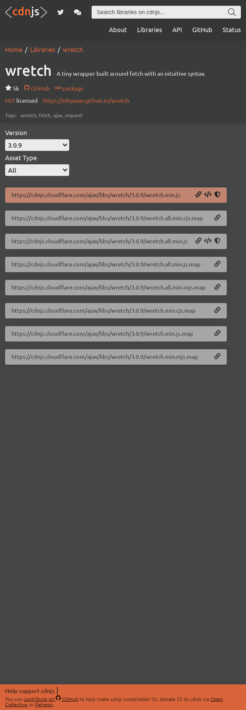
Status (232, 29)
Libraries (149, 29)
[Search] (232, 12)
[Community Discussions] (77, 12)
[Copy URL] (198, 194)
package (72, 88)
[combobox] (37, 145)
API (177, 29)
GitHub (202, 29)
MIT (10, 100)
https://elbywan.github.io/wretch (86, 100)
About (118, 29)
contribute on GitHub (51, 698)
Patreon (44, 704)
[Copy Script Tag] (208, 194)
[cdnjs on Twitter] (60, 12)
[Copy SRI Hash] (217, 194)
